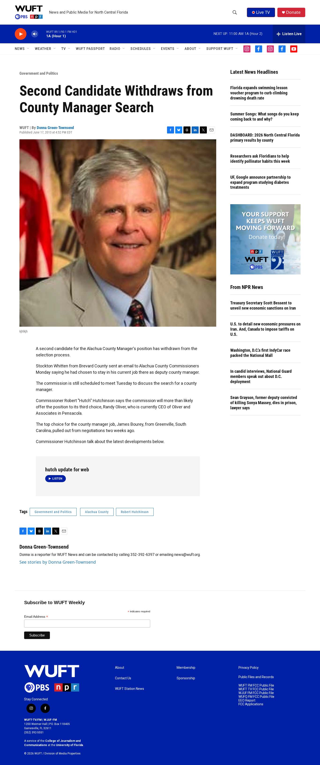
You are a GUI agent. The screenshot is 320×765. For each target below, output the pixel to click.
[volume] (35, 34)
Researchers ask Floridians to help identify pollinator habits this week (260, 159)
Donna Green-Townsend (55, 127)
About (119, 667)
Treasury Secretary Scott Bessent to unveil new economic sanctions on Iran (263, 305)
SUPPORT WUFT (219, 49)
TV (63, 49)
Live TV (263, 12)
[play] (20, 34)
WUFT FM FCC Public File (256, 685)
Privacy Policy (248, 667)
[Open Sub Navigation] (28, 49)
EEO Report (246, 700)
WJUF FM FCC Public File (256, 693)
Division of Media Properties (63, 753)
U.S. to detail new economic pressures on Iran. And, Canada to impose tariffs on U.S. (265, 329)
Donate (293, 12)
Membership (186, 667)
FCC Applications (250, 704)
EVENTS (168, 49)
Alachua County (97, 512)
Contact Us (123, 678)
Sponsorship (186, 678)
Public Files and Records (256, 677)
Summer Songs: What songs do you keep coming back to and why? (264, 116)
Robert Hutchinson (135, 512)
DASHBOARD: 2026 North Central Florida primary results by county (265, 138)
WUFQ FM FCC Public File (256, 696)
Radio (115, 49)
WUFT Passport (90, 49)
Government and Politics (38, 73)
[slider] (42, 33)
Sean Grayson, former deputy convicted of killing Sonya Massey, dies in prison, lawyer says (263, 402)
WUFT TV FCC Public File (256, 689)
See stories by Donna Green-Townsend (57, 562)
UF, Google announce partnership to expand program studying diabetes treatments (260, 182)
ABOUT (190, 49)
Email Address (36, 616)
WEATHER (43, 49)
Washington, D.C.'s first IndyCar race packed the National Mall (260, 353)
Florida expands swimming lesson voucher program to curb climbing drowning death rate (258, 92)
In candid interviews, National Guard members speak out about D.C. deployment (261, 376)
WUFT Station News (129, 689)
